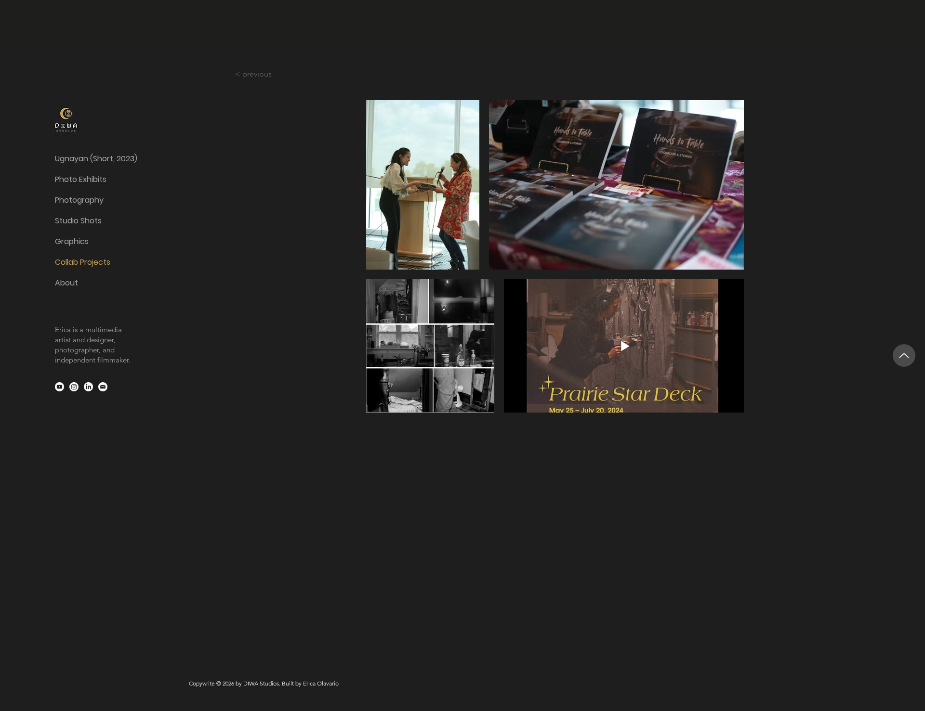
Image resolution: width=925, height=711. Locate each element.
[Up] (904, 355)
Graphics (72, 241)
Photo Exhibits (80, 179)
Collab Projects (82, 262)
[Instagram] (74, 386)
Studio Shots (78, 220)
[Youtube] (59, 386)
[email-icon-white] (102, 386)
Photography (79, 200)
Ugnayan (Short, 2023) (93, 158)
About (66, 282)
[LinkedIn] (88, 386)
